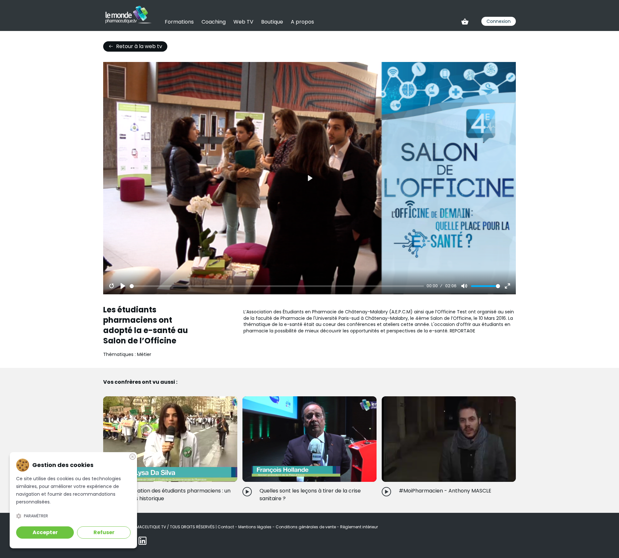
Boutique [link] (272, 21)
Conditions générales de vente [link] (306, 527)
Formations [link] (179, 21)
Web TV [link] (243, 21)
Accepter (45, 532)
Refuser (103, 532)
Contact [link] (226, 527)
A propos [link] (302, 21)
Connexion (498, 21)
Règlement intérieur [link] (359, 527)
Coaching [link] (213, 21)
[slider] (277, 286)
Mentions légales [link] (255, 527)
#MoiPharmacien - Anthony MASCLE (445, 490)
